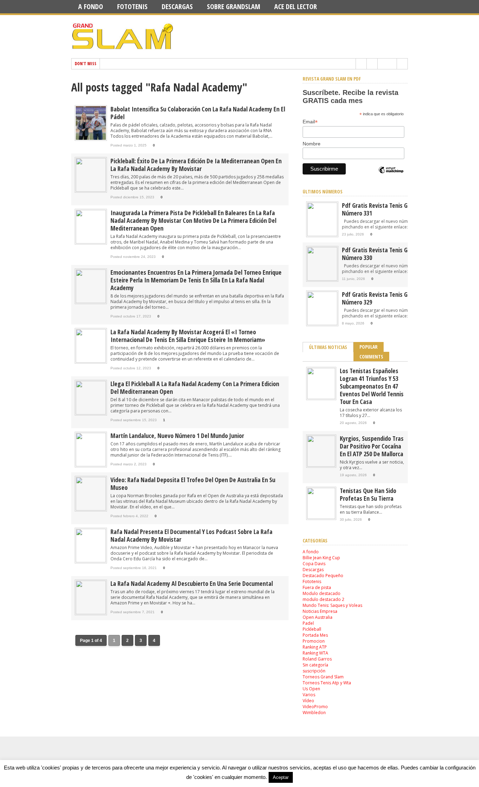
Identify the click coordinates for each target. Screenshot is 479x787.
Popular (368, 346)
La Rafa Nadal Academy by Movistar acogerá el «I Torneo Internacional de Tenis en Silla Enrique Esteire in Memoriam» (187, 335)
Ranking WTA (315, 653)
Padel (308, 623)
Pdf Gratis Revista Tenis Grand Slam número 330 (387, 253)
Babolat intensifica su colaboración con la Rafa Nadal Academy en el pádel (197, 113)
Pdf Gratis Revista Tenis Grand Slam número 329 (387, 298)
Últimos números (323, 191)
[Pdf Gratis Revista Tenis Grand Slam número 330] (322, 279)
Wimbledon (314, 713)
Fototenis (132, 6)
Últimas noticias (328, 347)
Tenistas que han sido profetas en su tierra (368, 494)
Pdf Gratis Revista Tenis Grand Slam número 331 (387, 209)
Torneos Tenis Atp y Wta (327, 683)
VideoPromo (315, 707)
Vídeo (308, 701)
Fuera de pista (317, 587)
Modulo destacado (321, 593)
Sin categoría (315, 665)
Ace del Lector (295, 6)
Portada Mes (315, 635)
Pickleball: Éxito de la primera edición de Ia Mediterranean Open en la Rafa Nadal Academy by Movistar (196, 164)
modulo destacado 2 (323, 599)
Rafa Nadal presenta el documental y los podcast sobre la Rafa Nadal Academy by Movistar (191, 535)
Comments (371, 356)
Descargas (177, 6)
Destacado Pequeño (323, 576)
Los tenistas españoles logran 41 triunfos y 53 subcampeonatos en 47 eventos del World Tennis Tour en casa (372, 386)
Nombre (312, 143)
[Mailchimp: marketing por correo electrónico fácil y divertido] (391, 176)
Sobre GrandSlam (233, 6)
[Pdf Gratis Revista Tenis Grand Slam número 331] (322, 235)
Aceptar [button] (281, 777)
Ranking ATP (315, 647)
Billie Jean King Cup (321, 558)
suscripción (314, 671)
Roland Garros (317, 659)
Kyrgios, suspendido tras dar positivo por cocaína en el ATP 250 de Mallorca (372, 446)
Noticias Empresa (320, 611)
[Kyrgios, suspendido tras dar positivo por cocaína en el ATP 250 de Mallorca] (321, 465)
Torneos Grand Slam (323, 677)
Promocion (314, 641)
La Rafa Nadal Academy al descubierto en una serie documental (191, 583)
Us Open (311, 689)
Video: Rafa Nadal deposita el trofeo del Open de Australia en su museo (192, 483)
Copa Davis (314, 564)
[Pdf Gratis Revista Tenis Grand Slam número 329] (322, 324)
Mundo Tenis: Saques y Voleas (332, 605)
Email (310, 121)
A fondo (90, 6)
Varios (309, 695)
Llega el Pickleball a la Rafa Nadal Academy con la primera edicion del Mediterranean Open (194, 387)
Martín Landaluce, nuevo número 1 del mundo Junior (177, 435)
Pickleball (312, 629)
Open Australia (317, 617)
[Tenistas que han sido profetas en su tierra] (321, 517)
